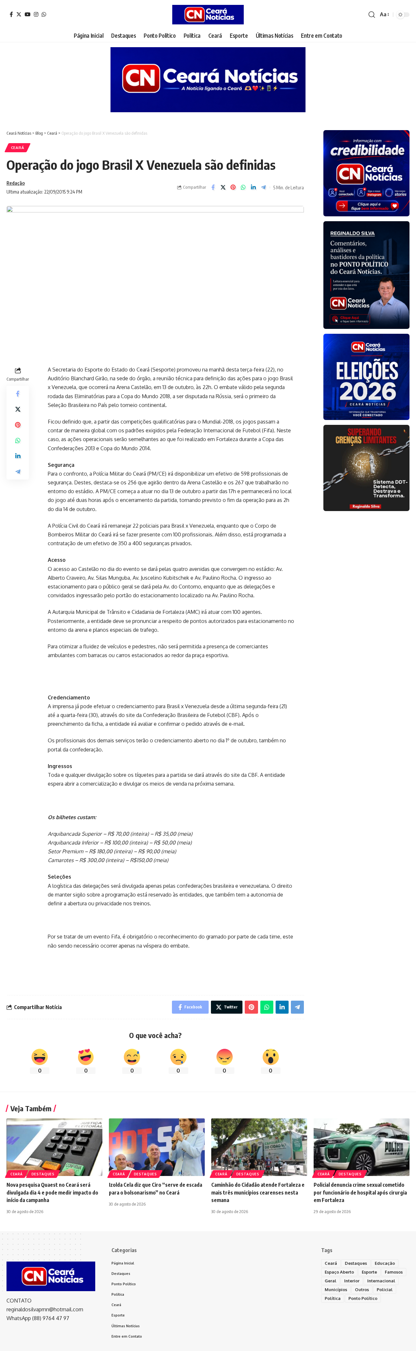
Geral (330, 1280)
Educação (385, 1263)
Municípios (336, 1289)
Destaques (43, 1174)
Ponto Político (362, 1298)
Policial (385, 1289)
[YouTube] (27, 14)
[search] (372, 14)
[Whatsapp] (44, 14)
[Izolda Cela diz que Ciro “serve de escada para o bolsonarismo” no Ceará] (157, 1147)
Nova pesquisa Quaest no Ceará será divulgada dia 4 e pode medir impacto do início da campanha (52, 1192)
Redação (15, 183)
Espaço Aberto (339, 1272)
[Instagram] (36, 14)
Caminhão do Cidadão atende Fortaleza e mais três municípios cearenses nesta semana (258, 1192)
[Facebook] (11, 14)
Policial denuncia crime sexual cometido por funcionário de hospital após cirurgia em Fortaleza (360, 1192)
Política (333, 1298)
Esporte (369, 1272)
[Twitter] (19, 14)
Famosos (394, 1272)
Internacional (381, 1280)
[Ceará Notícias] (208, 14)
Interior (351, 1280)
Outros (362, 1289)
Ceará (17, 147)
